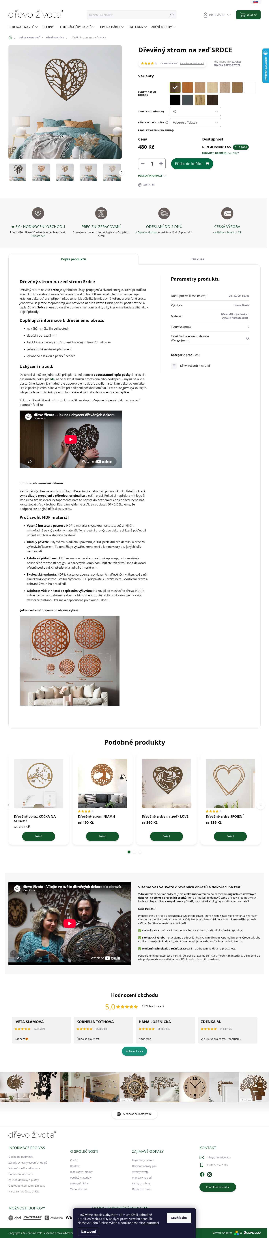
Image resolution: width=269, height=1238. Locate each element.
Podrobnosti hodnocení (192, 63)
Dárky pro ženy (141, 1183)
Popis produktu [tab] (73, 259)
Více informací (149, 1223)
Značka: (227, 65)
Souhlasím (179, 1218)
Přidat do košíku (188, 163)
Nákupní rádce (79, 1183)
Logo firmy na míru (143, 1160)
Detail (38, 836)
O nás (73, 1160)
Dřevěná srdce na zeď (195, 366)
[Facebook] (202, 1174)
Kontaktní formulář (217, 1187)
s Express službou (147, 232)
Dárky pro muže (142, 1189)
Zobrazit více (134, 1051)
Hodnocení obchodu (20, 1174)
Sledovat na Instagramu (137, 1114)
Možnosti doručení (220, 153)
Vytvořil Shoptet (222, 1233)
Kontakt (75, 1166)
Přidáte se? (38, 236)
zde (52, 379)
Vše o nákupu (78, 1189)
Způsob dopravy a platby (23, 1180)
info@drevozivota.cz (219, 1157)
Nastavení (88, 1232)
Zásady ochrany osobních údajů (27, 1162)
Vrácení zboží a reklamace (24, 1168)
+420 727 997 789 (217, 1164)
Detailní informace (150, 175)
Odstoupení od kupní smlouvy (26, 1185)
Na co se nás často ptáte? (23, 1191)
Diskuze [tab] (197, 259)
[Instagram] (209, 1174)
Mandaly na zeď (142, 1177)
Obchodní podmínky (20, 1156)
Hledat (172, 14)
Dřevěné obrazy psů (144, 1166)
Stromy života (140, 1172)
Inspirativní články (81, 1172)
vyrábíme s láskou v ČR (227, 232)
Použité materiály (80, 1177)
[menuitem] (23, 27)
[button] (129, 852)
